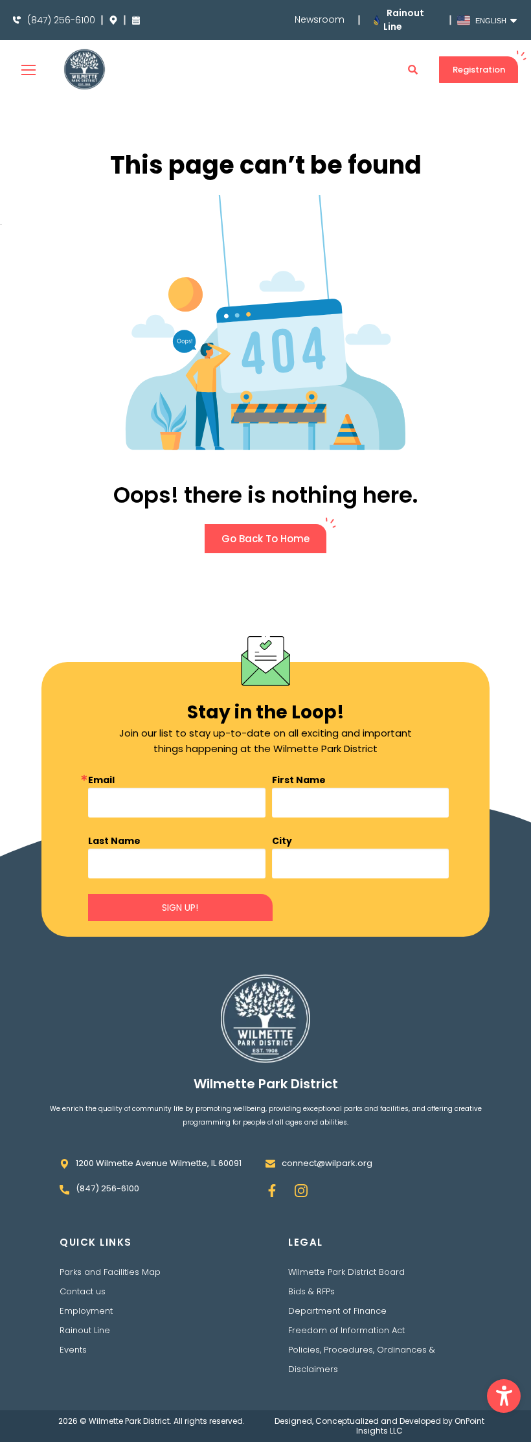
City (282, 840)
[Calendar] (136, 20)
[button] (504, 1396)
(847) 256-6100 (61, 20)
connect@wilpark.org (327, 1163)
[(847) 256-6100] (17, 20)
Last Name (114, 840)
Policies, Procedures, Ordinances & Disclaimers (361, 1359)
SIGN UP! (180, 907)
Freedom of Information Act (346, 1330)
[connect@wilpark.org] (270, 1164)
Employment (86, 1311)
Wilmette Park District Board (346, 1272)
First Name (299, 779)
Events (73, 1350)
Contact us (83, 1291)
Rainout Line (85, 1330)
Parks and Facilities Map (110, 1272)
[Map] (113, 20)
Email (101, 779)
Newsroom (320, 20)
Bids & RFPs (311, 1291)
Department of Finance (337, 1311)
